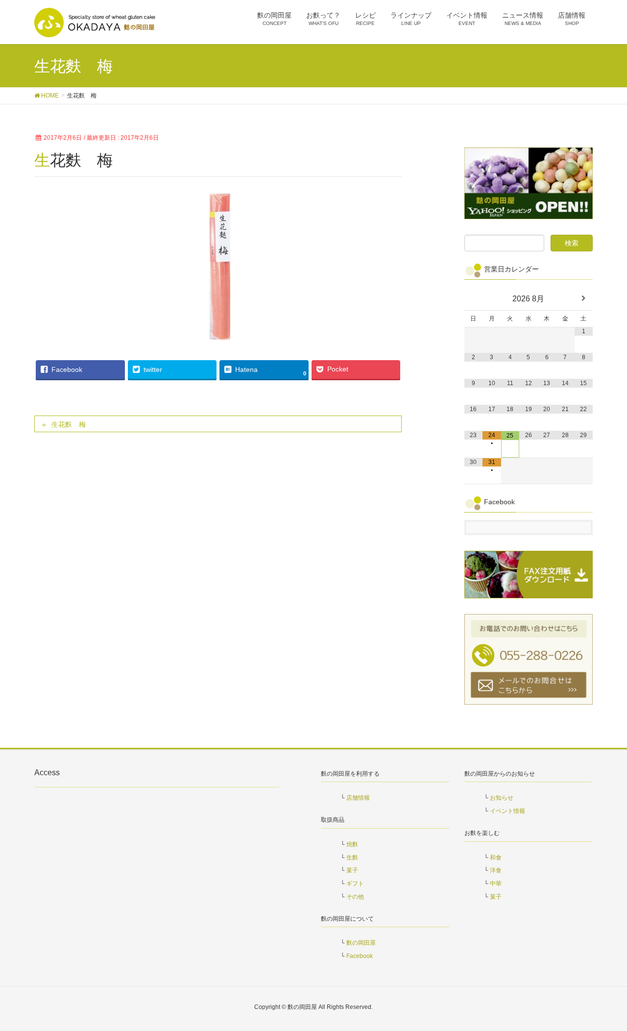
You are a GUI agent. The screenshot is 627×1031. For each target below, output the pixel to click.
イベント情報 (507, 811)
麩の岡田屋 (361, 942)
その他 (355, 896)
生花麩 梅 (68, 424)
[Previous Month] (473, 299)
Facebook (359, 956)
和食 (496, 857)
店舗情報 (358, 797)
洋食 (496, 870)
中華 (496, 883)
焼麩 (352, 844)
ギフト (355, 883)
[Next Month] (584, 299)
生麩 (352, 857)
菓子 (352, 870)
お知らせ (501, 797)
